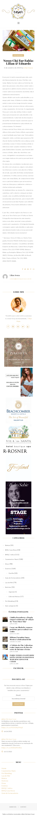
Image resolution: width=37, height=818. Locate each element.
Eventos (8, 568)
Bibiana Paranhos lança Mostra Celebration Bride (20, 638)
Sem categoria (10, 606)
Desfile (11, 573)
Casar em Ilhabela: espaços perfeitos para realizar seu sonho (21, 629)
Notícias (8, 587)
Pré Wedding (18, 55)
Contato (23, 807)
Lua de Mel (9, 582)
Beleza (7, 545)
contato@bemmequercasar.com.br (20, 279)
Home (4, 768)
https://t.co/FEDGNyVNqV (12, 727)
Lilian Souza (28, 68)
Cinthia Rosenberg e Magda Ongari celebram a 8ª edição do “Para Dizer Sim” (22, 619)
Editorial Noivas (14, 596)
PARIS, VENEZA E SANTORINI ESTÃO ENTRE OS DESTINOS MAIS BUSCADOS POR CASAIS (22, 658)
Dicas (7, 564)
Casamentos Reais (11, 559)
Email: (18, 695)
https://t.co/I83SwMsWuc (12, 748)
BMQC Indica (10, 554)
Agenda (11, 592)
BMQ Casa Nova (11, 550)
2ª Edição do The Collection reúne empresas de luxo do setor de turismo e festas (21, 647)
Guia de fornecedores (13, 578)
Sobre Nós (12, 807)
